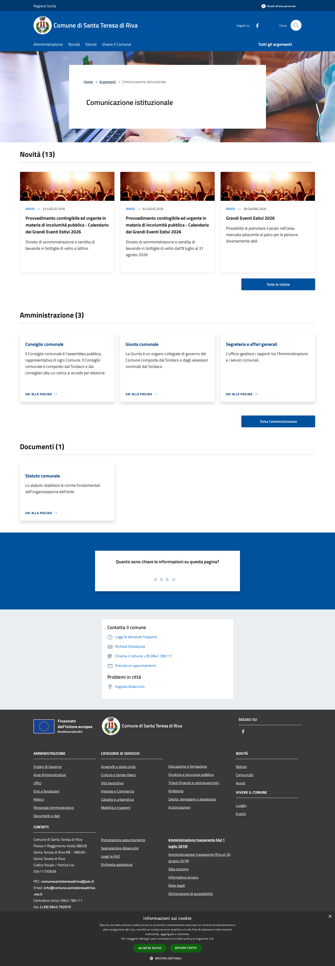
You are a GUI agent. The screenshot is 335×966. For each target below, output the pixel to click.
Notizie (241, 766)
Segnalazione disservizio (120, 848)
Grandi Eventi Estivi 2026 (250, 218)
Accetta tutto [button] (149, 948)
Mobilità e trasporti (116, 807)
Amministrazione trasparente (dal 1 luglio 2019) (196, 843)
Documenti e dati (47, 815)
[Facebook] (255, 25)
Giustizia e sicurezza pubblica (191, 774)
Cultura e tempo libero (118, 774)
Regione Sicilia (45, 6)
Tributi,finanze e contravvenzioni (193, 782)
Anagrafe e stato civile (118, 766)
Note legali (176, 885)
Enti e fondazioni (46, 791)
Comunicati (244, 774)
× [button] (330, 916)
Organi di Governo (48, 766)
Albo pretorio (178, 869)
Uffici (37, 783)
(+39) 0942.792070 (55, 907)
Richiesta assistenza (116, 864)
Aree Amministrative (50, 774)
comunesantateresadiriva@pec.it (67, 881)
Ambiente (175, 791)
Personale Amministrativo (54, 807)
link (211, 939)
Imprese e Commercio (117, 791)
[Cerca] (296, 25)
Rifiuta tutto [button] (186, 948)
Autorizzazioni (179, 807)
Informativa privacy (183, 877)
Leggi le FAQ (110, 856)
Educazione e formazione (187, 766)
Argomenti (107, 81)
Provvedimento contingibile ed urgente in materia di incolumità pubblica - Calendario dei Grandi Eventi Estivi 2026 (67, 224)
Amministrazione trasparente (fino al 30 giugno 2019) (199, 858)
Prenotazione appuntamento (123, 840)
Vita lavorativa (112, 783)
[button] (167, 958)
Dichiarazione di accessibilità (190, 893)
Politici (39, 799)
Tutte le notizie (278, 284)
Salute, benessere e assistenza (192, 799)
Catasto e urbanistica (117, 799)
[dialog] (167, 939)
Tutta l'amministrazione (278, 421)
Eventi (241, 813)
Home (88, 81)
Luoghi (241, 805)
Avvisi (30, 208)
